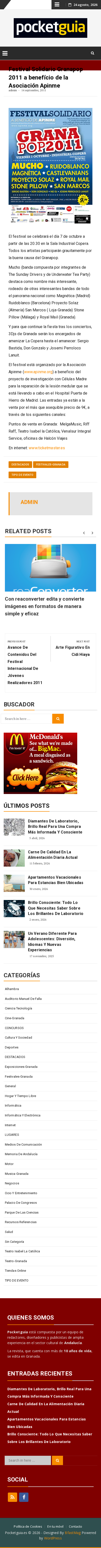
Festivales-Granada (50, 464)
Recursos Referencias (21, 1222)
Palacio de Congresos (21, 1202)
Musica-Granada (16, 1174)
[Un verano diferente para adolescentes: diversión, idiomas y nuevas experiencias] (14, 939)
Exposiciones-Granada (21, 1067)
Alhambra (12, 989)
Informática (13, 1105)
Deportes (11, 1047)
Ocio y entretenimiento (21, 1193)
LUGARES (12, 1135)
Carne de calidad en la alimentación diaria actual (52, 855)
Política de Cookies (28, 1526)
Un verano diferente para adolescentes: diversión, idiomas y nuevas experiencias (52, 941)
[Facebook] (23, 1497)
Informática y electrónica (23, 1115)
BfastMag (73, 1532)
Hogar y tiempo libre (20, 1096)
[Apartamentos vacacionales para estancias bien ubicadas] (14, 883)
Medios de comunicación (23, 1144)
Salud (9, 1232)
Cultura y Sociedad (18, 1037)
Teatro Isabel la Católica (22, 1251)
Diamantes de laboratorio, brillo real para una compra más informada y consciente (55, 826)
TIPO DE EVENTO (22, 474)
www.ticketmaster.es (47, 448)
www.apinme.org (38, 372)
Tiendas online (15, 1270)
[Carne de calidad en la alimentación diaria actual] (14, 858)
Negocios (12, 1183)
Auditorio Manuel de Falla (23, 999)
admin (13, 90)
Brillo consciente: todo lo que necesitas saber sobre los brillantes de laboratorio (55, 908)
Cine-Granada (14, 1018)
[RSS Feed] (12, 1497)
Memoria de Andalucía (21, 1154)
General (10, 1086)
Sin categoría (14, 1242)
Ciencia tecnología (18, 1008)
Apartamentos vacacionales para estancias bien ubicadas (55, 880)
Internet (10, 1125)
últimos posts (27, 805)
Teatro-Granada (16, 1261)
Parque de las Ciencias (21, 1212)
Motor (9, 1164)
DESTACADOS (20, 464)
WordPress (53, 1538)
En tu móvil (55, 1526)
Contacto (75, 1526)
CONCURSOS (14, 1028)
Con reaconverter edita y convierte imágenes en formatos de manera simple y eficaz (44, 606)
